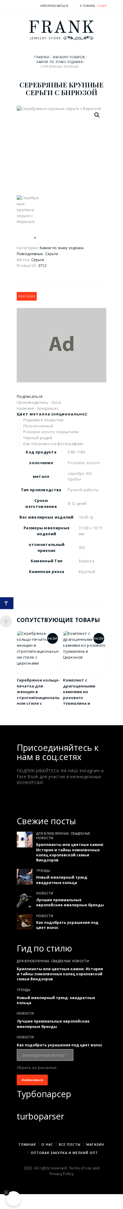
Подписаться (29, 396)
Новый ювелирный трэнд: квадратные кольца (62, 880)
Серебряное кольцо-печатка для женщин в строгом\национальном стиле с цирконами (38, 694)
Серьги (51, 253)
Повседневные (30, 253)
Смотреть (38, 652)
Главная (41, 57)
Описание (26, 296)
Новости (44, 893)
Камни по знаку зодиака (59, 62)
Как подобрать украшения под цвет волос (67, 925)
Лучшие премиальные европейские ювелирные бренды (70, 902)
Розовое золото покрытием (51, 431)
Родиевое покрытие (44, 420)
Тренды (43, 870)
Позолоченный (38, 425)
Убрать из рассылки (36, 1067)
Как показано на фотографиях (53, 443)
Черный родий (38, 437)
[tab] (27, 296)
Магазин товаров (69, 57)
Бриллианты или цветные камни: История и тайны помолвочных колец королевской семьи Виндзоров (70, 852)
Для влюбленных (52, 833)
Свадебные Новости (70, 961)
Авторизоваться (54, 6)
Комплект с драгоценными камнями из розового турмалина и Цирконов (79, 694)
